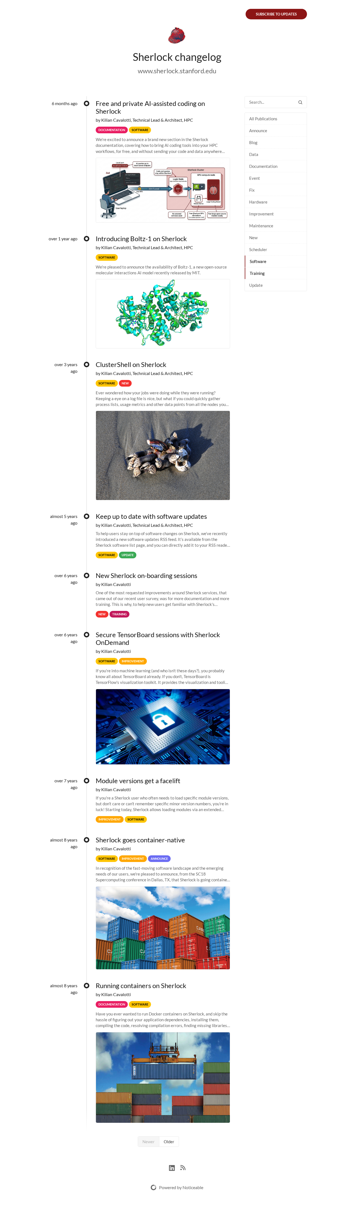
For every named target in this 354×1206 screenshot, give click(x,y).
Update (256, 285)
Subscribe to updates (276, 14)
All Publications (263, 118)
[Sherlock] (177, 36)
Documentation (263, 166)
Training (257, 273)
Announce (258, 130)
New (253, 237)
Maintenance (261, 225)
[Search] (300, 102)
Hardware (258, 201)
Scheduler (258, 249)
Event (254, 178)
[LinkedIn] (174, 1167)
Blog (253, 142)
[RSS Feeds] (182, 1167)
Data (253, 154)
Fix (252, 189)
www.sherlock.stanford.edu (177, 71)
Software (258, 261)
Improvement (261, 213)
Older (169, 1141)
